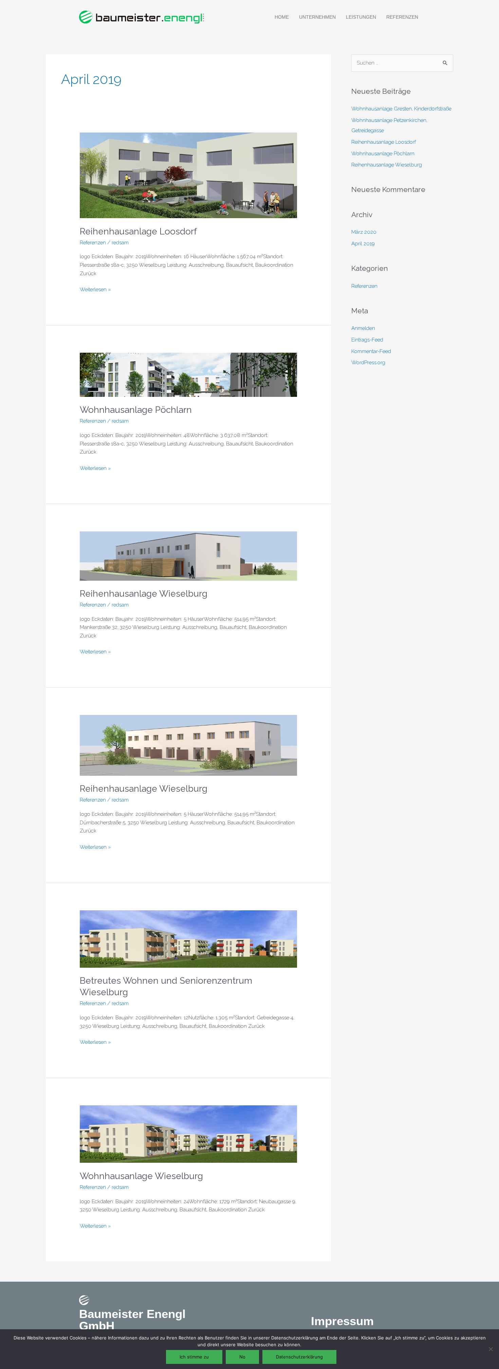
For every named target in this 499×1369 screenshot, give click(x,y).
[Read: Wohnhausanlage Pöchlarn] (188, 374)
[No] (490, 1349)
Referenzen (402, 17)
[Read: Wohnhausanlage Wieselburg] (188, 1134)
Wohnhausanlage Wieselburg (141, 1176)
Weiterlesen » (95, 289)
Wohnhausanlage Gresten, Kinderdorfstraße (401, 109)
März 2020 (363, 232)
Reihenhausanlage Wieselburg (143, 594)
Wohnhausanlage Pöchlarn (136, 410)
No (242, 1356)
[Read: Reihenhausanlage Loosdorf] (188, 175)
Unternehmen (317, 17)
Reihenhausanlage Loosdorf (138, 231)
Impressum (342, 1321)
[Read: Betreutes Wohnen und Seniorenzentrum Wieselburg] (188, 938)
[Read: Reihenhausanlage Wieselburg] (188, 555)
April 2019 (363, 244)
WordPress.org (368, 362)
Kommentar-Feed (371, 351)
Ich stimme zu (194, 1356)
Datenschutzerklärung (299, 1356)
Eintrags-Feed (367, 340)
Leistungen (361, 17)
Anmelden (363, 328)
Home (282, 17)
